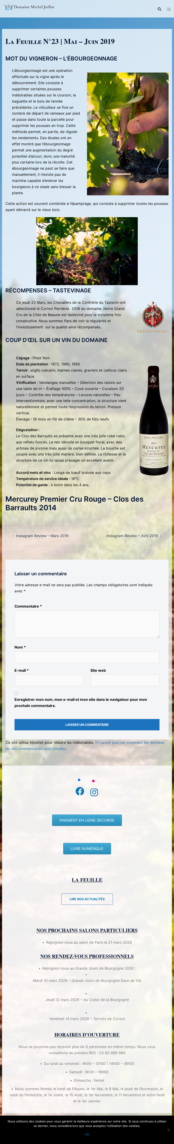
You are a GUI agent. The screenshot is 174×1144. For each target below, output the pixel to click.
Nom (20, 647)
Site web (98, 670)
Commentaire (28, 606)
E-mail (21, 670)
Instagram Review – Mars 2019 (42, 535)
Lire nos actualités (87, 899)
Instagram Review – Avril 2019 (132, 535)
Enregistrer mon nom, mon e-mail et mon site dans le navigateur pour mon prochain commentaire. (80, 702)
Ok (87, 1134)
